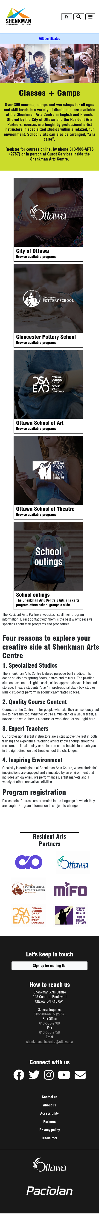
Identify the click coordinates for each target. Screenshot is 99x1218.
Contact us (49, 1097)
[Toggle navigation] (90, 16)
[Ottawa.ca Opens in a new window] (49, 1164)
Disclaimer (55, 1139)
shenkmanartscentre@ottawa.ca (49, 1041)
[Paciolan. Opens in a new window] (49, 1190)
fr (66, 16)
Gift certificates (49, 38)
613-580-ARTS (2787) (50, 1014)
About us (49, 1105)
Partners (49, 1121)
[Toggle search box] (78, 16)
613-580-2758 (49, 1032)
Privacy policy (55, 1131)
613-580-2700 (49, 1023)
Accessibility (49, 1113)
